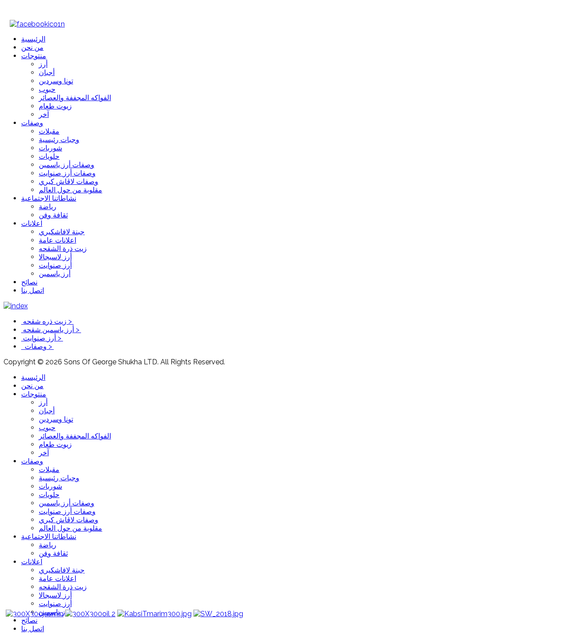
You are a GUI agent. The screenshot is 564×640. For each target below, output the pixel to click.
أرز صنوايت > (42, 338)
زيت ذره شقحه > (47, 321)
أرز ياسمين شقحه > (51, 330)
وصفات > (37, 346)
